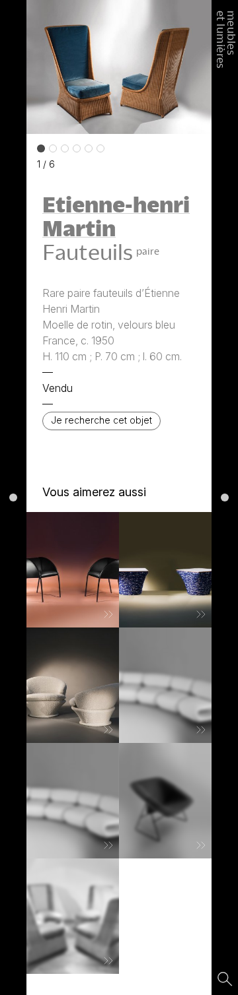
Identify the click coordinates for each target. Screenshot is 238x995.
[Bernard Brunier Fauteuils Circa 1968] (72, 685)
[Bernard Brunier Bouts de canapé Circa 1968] (165, 569)
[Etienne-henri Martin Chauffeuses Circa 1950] (72, 916)
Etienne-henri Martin (116, 215)
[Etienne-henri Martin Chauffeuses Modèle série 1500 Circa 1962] (165, 685)
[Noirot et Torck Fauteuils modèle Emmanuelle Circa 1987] (72, 569)
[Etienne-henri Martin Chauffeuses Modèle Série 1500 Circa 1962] (72, 800)
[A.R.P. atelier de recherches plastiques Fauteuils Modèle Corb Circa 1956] (165, 800)
